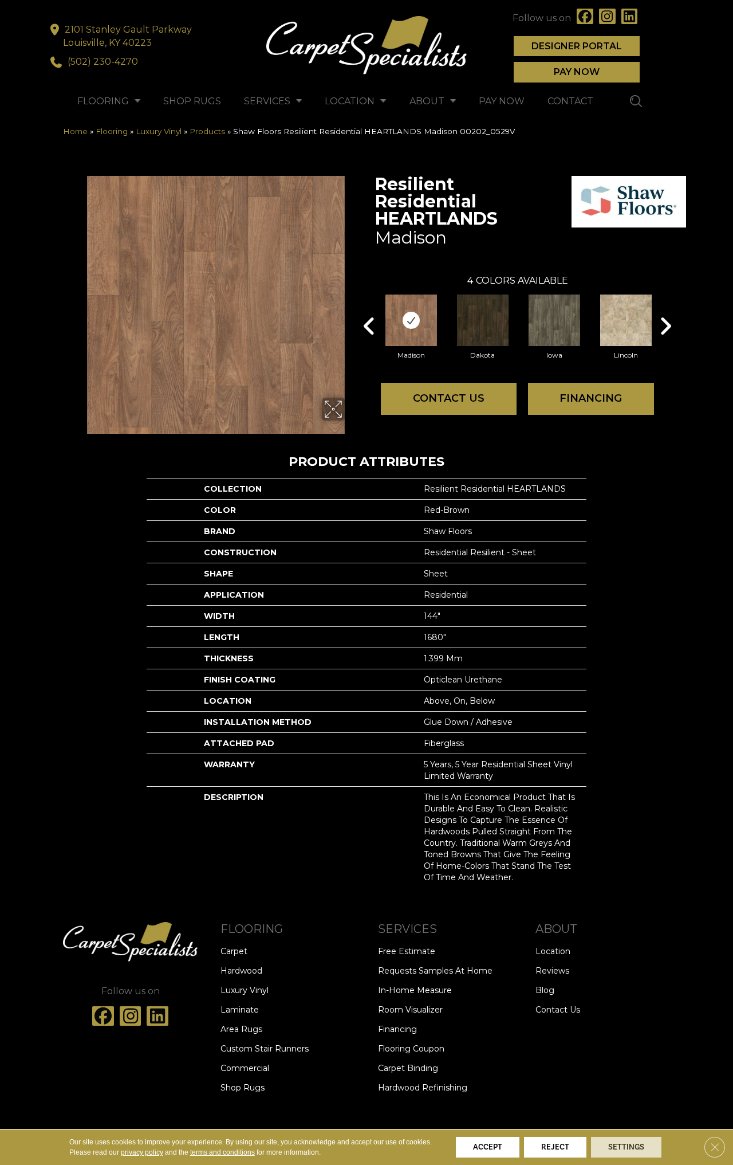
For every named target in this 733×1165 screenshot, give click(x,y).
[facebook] (585, 18)
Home (75, 131)
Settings (626, 1147)
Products (207, 131)
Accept (487, 1147)
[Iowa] (554, 320)
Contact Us (448, 398)
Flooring (112, 131)
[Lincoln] (626, 320)
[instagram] (607, 18)
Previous (369, 309)
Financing (590, 398)
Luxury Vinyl (159, 131)
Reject (555, 1147)
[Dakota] (482, 320)
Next (665, 309)
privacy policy (142, 1152)
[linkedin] (629, 18)
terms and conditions (222, 1152)
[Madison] (411, 320)
